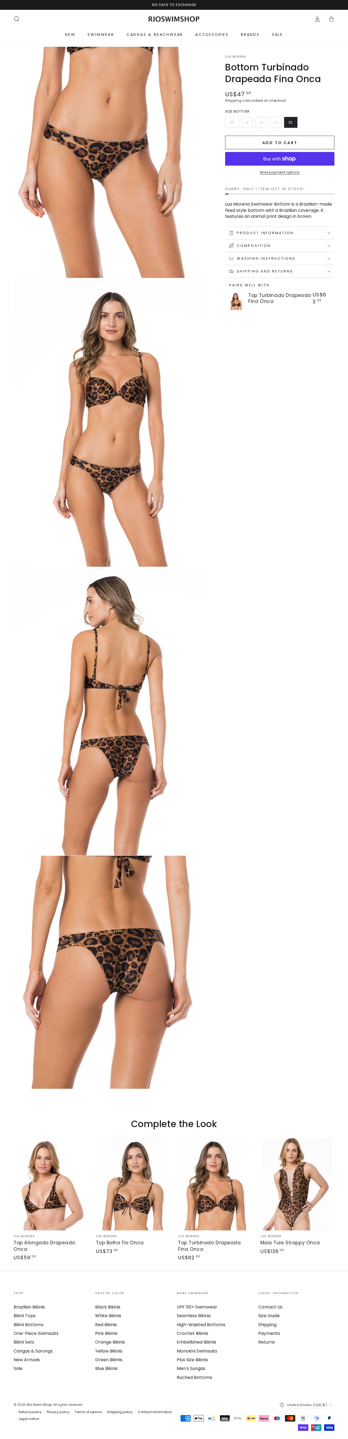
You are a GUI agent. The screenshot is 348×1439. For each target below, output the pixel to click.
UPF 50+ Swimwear (197, 1307)
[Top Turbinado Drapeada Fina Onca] (236, 301)
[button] (17, 19)
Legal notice (29, 1419)
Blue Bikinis (106, 1368)
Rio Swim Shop (39, 1404)
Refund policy (30, 1412)
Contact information (155, 1412)
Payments (269, 1333)
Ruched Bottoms (194, 1377)
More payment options (280, 172)
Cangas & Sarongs (33, 1351)
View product (263, 308)
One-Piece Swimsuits (36, 1333)
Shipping (233, 100)
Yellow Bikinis (108, 1351)
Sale (18, 1368)
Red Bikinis (106, 1325)
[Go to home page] (174, 19)
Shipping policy (120, 1412)
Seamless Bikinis (194, 1316)
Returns (266, 1342)
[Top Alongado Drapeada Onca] (51, 1184)
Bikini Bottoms (29, 1325)
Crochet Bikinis (192, 1333)
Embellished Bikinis (196, 1342)
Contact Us (270, 1307)
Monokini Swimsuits (197, 1351)
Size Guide (269, 1316)
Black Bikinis (107, 1307)
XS (234, 124)
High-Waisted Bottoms (201, 1325)
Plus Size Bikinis (192, 1360)
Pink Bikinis (106, 1333)
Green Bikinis (108, 1360)
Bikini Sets (24, 1342)
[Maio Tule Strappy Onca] (297, 1184)
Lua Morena (235, 57)
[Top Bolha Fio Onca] (133, 1184)
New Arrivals (27, 1360)
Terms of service (88, 1412)
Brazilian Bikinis (29, 1307)
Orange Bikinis (110, 1342)
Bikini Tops (25, 1316)
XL (292, 124)
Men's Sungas (191, 1368)
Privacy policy (58, 1412)
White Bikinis (108, 1316)
